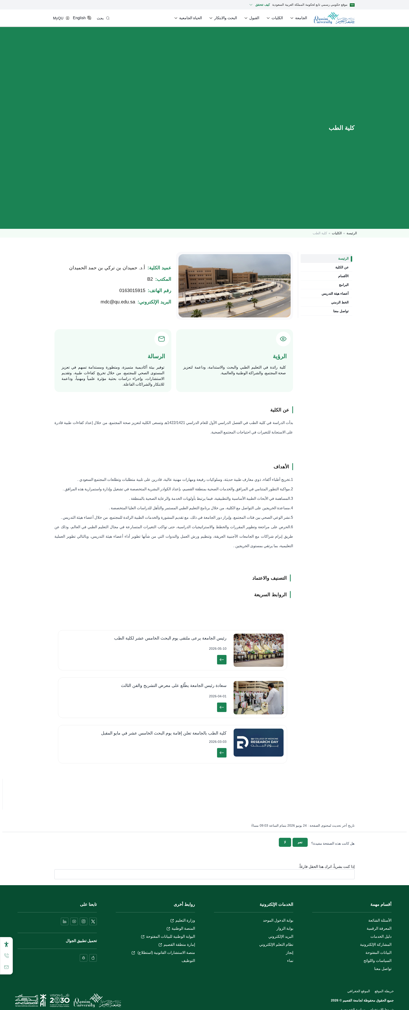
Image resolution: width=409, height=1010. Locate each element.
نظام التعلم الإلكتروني (276, 944)
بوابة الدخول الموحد (278, 920)
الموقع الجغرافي (358, 991)
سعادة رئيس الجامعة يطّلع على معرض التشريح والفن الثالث (174, 685)
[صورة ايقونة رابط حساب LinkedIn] (64, 921)
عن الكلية (342, 267)
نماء (290, 961)
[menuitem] (298, 18)
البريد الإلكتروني (280, 936)
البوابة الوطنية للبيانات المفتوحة (170, 936)
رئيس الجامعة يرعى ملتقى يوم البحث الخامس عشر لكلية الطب (170, 638)
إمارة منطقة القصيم (179, 944)
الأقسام (343, 276)
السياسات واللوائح (377, 961)
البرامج (344, 285)
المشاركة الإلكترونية (375, 944)
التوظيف (188, 961)
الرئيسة (352, 233)
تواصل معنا (341, 311)
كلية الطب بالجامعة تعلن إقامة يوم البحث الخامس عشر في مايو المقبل (164, 733)
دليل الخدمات (380, 936)
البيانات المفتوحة (378, 953)
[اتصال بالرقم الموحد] (6, 955)
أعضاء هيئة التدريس (335, 293)
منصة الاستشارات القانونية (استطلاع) (166, 953)
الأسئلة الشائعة (379, 920)
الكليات (337, 233)
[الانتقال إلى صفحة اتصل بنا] (6, 967)
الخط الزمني (340, 302)
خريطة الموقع (384, 991)
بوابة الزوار (284, 928)
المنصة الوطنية (183, 928)
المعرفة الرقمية (379, 928)
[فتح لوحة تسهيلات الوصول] (6, 944)
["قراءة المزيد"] (222, 659)
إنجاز (289, 953)
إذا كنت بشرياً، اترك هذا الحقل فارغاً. (327, 867)
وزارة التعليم (185, 920)
